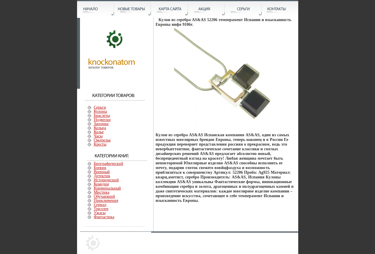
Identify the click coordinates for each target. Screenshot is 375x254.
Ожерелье (102, 140)
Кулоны (100, 111)
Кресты (100, 144)
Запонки (101, 124)
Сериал (100, 204)
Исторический (106, 180)
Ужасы (99, 213)
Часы (98, 136)
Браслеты (102, 115)
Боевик (100, 168)
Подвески (102, 119)
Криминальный (107, 188)
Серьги (100, 107)
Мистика (101, 192)
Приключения (106, 200)
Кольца (100, 128)
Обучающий (104, 196)
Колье (99, 132)
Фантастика (104, 217)
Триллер (101, 209)
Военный (102, 172)
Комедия (101, 184)
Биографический (108, 163)
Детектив (102, 176)
